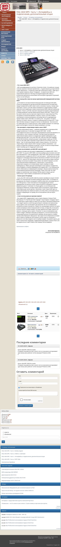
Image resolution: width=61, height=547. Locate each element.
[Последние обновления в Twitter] (7, 62)
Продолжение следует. (23, 226)
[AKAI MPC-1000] (21, 319)
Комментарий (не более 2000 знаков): (28, 390)
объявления (7, 434)
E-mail (20, 381)
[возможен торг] (41, 316)
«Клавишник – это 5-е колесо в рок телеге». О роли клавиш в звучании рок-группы (24, 503)
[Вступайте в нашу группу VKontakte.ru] (12, 62)
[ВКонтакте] (28, 268)
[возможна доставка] (39, 325)
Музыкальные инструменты (6, 15)
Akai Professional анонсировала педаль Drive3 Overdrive (21, 520)
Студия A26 (56, 545)
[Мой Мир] (32, 268)
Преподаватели (6, 44)
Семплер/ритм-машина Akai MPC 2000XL (13, 469)
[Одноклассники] (30, 268)
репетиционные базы (6, 36)
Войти (7, 1)
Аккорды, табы (6, 58)
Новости (4, 53)
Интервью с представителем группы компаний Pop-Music (18, 500)
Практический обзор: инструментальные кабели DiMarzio (18, 490)
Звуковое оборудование (6, 19)
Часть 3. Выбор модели (26, 53)
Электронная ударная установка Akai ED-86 (13, 477)
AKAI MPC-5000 (32, 326)
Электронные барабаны (8, 462)
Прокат (3, 46)
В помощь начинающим (35, 17)
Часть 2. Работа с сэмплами (27, 52)
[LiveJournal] (33, 268)
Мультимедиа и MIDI (7, 26)
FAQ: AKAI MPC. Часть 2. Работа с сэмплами (13, 453)
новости (6, 432)
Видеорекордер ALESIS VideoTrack (11, 480)
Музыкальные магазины (5, 32)
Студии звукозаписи (5, 40)
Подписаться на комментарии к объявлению (31, 387)
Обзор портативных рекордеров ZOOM (12, 493)
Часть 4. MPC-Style (25, 55)
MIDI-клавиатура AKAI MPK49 (10, 472)
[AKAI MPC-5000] (21, 327)
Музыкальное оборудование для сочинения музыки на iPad (18, 488)
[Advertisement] (12, 76)
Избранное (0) (32, 1)
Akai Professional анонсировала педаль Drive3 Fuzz (20, 523)
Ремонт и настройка (4, 49)
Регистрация (14, 1)
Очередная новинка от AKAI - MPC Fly (16, 514)
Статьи (3, 55)
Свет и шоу (5, 29)
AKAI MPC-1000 (32, 318)
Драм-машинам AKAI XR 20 (9, 475)
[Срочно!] (42, 316)
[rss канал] (2, 62)
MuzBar (20, 17)
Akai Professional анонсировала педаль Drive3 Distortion (21, 525)
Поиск (4, 12)
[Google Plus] (35, 268)
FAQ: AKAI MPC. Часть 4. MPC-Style (11, 459)
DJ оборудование (7, 23)
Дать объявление (44, 1)
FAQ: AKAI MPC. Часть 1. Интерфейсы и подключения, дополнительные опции (23, 456)
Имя (20, 376)
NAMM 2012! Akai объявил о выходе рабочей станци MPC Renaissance (25, 517)
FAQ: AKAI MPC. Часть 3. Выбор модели (12, 451)
